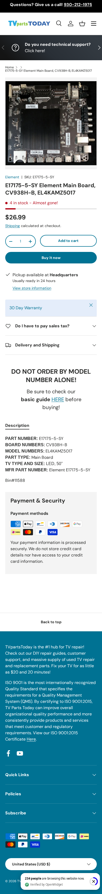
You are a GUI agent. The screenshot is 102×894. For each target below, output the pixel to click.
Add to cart (68, 240)
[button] (82, 23)
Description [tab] (17, 425)
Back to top (51, 622)
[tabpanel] (51, 459)
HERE (58, 399)
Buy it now (51, 257)
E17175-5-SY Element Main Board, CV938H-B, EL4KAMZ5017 (48, 70)
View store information (32, 288)
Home (9, 67)
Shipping (12, 225)
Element (12, 177)
